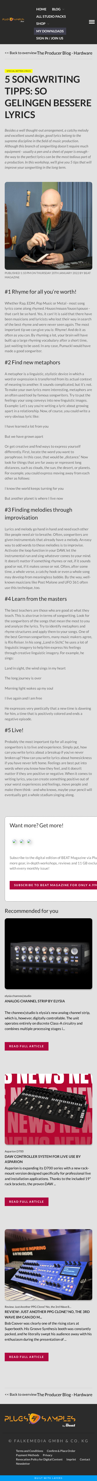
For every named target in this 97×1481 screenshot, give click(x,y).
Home (41, 9)
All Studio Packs (51, 16)
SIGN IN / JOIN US (49, 38)
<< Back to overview (20, 53)
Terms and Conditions (29, 1451)
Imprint (71, 1459)
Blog (56, 9)
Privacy (47, 1455)
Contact (85, 1459)
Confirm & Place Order (61, 1451)
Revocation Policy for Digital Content (39, 1459)
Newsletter (23, 1463)
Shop (40, 23)
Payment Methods (27, 1455)
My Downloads (50, 31)
